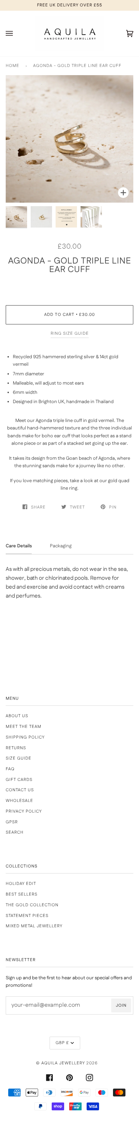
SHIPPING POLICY (25, 737)
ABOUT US (17, 716)
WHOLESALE (19, 801)
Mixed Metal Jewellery (34, 926)
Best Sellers (21, 894)
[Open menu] (16, 33)
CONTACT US (20, 790)
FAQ (10, 769)
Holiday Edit (21, 884)
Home (12, 66)
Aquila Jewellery (63, 1063)
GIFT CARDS (19, 780)
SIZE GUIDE (18, 758)
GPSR (12, 822)
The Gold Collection (32, 905)
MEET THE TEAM (23, 727)
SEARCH (15, 832)
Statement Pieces (27, 916)
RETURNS (16, 748)
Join (121, 1005)
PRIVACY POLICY (24, 811)
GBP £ (62, 1043)
